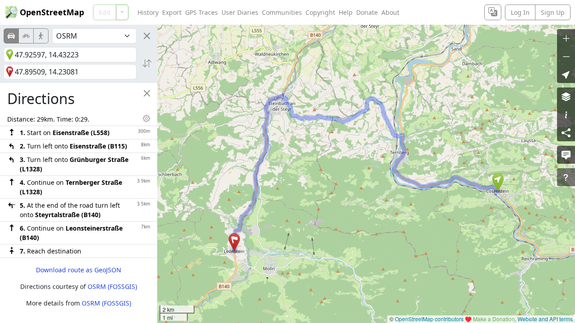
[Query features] (566, 177)
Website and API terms (545, 319)
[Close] (147, 36)
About (390, 12)
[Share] (566, 132)
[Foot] (41, 36)
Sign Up (553, 12)
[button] (498, 182)
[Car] (11, 36)
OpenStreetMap (52, 12)
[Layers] (566, 96)
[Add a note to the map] (566, 155)
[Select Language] (492, 12)
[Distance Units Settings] (146, 118)
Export (171, 12)
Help (346, 12)
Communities (282, 12)
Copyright (320, 12)
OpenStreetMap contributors (429, 319)
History (148, 12)
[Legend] (566, 114)
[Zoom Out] (566, 56)
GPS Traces (201, 12)
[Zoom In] (566, 38)
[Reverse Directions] (147, 63)
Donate (367, 12)
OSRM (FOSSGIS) (112, 286)
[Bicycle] (26, 36)
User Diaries (239, 12)
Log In (520, 12)
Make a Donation (494, 319)
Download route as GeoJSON (78, 270)
